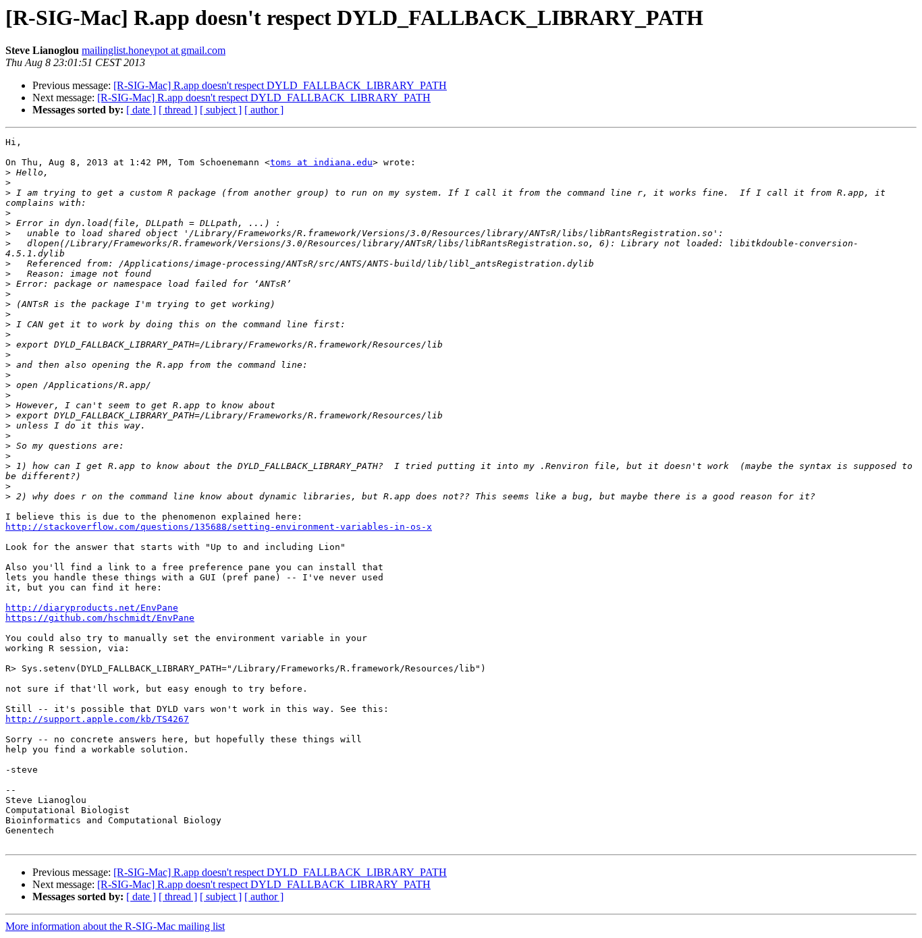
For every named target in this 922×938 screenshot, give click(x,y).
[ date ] (141, 109)
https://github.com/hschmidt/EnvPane (99, 618)
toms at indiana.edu (321, 162)
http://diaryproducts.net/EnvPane (91, 608)
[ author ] (263, 109)
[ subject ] (221, 109)
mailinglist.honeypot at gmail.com (153, 50)
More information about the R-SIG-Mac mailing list (115, 926)
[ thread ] (178, 109)
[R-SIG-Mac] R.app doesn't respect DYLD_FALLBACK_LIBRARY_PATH (280, 85)
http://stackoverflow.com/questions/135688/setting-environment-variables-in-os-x (218, 527)
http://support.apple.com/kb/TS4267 (97, 719)
